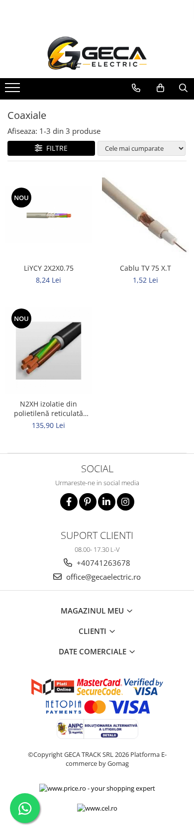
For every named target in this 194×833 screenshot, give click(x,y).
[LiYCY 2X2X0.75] (48, 214)
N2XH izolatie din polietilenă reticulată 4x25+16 (48, 408)
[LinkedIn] (106, 502)
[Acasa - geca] (97, 53)
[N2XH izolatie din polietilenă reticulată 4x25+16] (48, 350)
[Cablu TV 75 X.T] (145, 214)
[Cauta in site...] (183, 88)
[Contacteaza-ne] (136, 88)
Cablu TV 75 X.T (145, 268)
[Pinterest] (88, 502)
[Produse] (13, 90)
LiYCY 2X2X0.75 (49, 268)
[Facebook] (69, 502)
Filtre (55, 148)
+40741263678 (102, 563)
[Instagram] (125, 502)
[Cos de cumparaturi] (160, 88)
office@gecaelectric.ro (102, 577)
